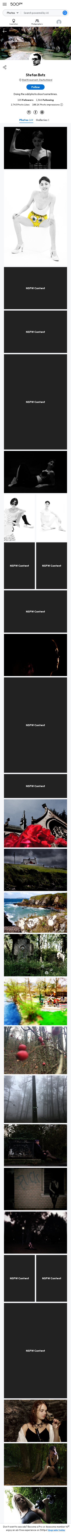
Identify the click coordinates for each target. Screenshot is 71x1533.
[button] (65, 12)
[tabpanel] (35, 828)
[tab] (26, 120)
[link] (35, 148)
